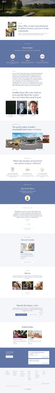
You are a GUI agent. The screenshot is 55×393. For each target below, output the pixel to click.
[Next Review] (29, 224)
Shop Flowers (14, 372)
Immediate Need (22, 376)
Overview (21, 372)
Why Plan (36, 373)
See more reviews (27, 228)
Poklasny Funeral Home (34, 360)
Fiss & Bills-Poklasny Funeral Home (36, 352)
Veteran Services (22, 375)
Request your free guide (34, 314)
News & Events (44, 373)
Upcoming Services (7, 374)
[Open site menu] (52, 1)
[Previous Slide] (14, 150)
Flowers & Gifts (15, 371)
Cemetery (29, 376)
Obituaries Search (7, 372)
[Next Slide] (20, 150)
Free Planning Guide (37, 376)
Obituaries (7, 371)
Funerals (29, 374)
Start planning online (21, 314)
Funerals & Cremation (23, 373)
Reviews (43, 374)
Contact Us (9, 356)
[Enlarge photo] (27, 141)
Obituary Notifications (8, 373)
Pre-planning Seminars (37, 375)
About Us (44, 371)
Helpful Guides (29, 373)
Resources (29, 371)
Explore (45, 357)
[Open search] (50, 1)
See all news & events (27, 262)
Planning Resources (37, 377)
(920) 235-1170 (8, 354)
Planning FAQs (36, 374)
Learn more (28, 293)
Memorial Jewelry (14, 375)
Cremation (29, 375)
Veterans (29, 377)
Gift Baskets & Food (15, 373)
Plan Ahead (36, 371)
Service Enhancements (23, 374)
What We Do (22, 371)
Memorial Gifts (14, 374)
